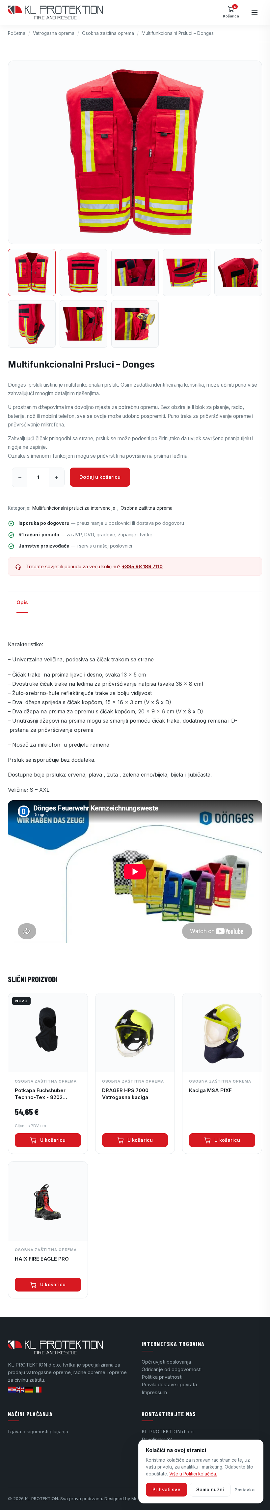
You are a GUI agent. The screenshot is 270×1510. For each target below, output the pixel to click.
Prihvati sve (166, 1489)
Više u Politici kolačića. (193, 1473)
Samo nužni (210, 1489)
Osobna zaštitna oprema (108, 33)
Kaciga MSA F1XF (210, 1090)
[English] (20, 1389)
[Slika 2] (83, 272)
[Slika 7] (83, 324)
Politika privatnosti (162, 1377)
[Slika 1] (32, 272)
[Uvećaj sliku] (135, 152)
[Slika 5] (238, 272)
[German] (29, 1389)
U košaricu (53, 1140)
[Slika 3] (135, 272)
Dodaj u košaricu (100, 477)
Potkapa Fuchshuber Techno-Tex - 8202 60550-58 (40, 1094)
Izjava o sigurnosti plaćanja (38, 1431)
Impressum (154, 1392)
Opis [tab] (22, 602)
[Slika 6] (32, 324)
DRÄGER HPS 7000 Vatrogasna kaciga (125, 1093)
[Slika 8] (135, 324)
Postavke (244, 1489)
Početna (16, 33)
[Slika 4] (186, 272)
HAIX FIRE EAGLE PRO (42, 1259)
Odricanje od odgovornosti (172, 1369)
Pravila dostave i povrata (169, 1384)
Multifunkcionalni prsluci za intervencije (73, 508)
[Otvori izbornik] (254, 12)
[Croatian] (12, 1389)
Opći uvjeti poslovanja (166, 1362)
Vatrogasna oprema (53, 33)
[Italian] (38, 1389)
